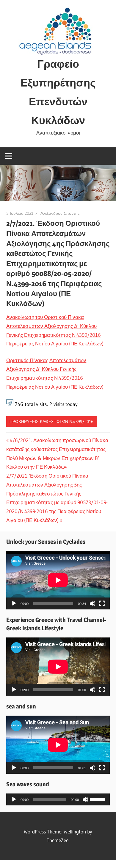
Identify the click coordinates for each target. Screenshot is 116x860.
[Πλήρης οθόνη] (102, 603)
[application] (58, 580)
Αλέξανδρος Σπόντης (60, 213)
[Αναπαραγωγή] (14, 603)
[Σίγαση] (92, 603)
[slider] (98, 798)
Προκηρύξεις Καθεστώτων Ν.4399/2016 (51, 421)
